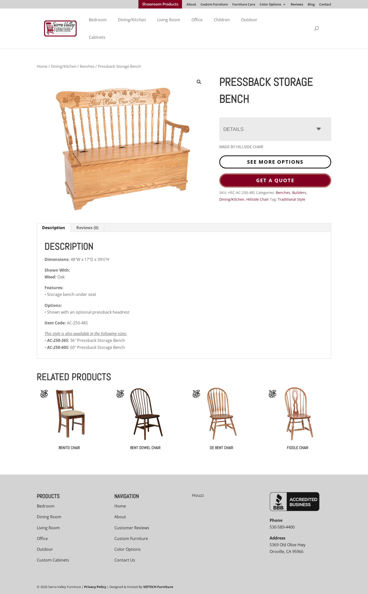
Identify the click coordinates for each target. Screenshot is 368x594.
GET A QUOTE (275, 180)
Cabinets (97, 37)
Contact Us (124, 560)
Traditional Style (291, 199)
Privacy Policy (95, 587)
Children (222, 19)
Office (197, 19)
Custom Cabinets (53, 560)
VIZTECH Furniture (158, 587)
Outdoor (249, 19)
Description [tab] (53, 227)
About (191, 4)
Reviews (297, 4)
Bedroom (98, 19)
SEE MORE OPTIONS (275, 161)
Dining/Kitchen (132, 19)
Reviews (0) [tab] (87, 227)
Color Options (270, 4)
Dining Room (49, 517)
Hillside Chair (257, 199)
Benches (87, 66)
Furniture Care (243, 4)
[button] (199, 81)
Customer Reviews (131, 528)
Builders (299, 192)
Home (42, 66)
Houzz (198, 495)
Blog (311, 4)
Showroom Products (160, 4)
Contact (325, 4)
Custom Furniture (214, 4)
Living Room (168, 19)
